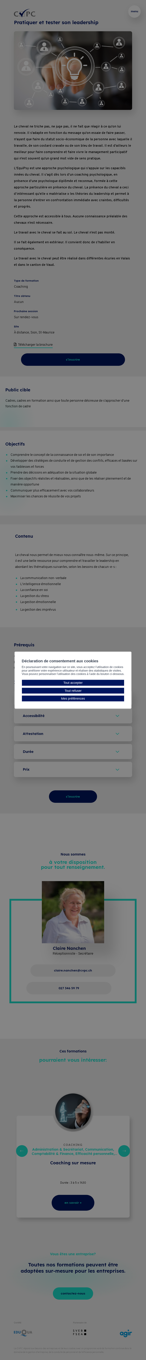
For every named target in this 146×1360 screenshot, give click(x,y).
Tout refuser (73, 690)
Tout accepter (73, 683)
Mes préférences (73, 698)
